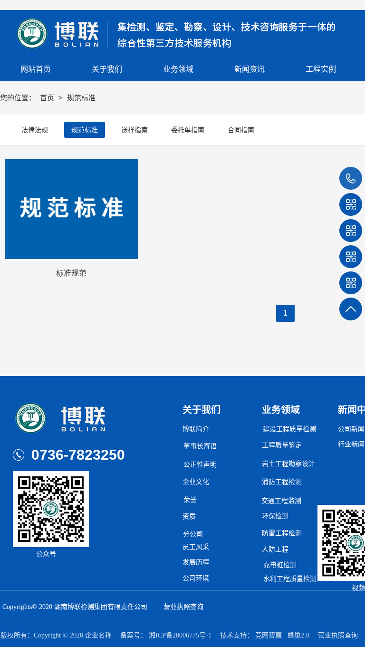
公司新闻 (351, 429)
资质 (189, 516)
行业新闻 (351, 444)
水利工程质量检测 (290, 578)
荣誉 (190, 499)
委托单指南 (187, 130)
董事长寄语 (200, 446)
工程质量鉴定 (282, 445)
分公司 (193, 534)
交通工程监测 (281, 500)
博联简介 (195, 429)
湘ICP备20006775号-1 (180, 635)
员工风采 (195, 546)
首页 (48, 98)
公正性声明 (200, 464)
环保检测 (275, 516)
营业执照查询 (183, 606)
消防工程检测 (282, 481)
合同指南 (241, 130)
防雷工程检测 (282, 533)
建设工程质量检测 (289, 429)
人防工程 (275, 549)
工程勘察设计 (295, 463)
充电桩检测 (280, 565)
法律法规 (34, 130)
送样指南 (134, 130)
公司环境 (195, 578)
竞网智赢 (268, 635)
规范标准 (84, 130)
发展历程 (195, 562)
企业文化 (195, 481)
